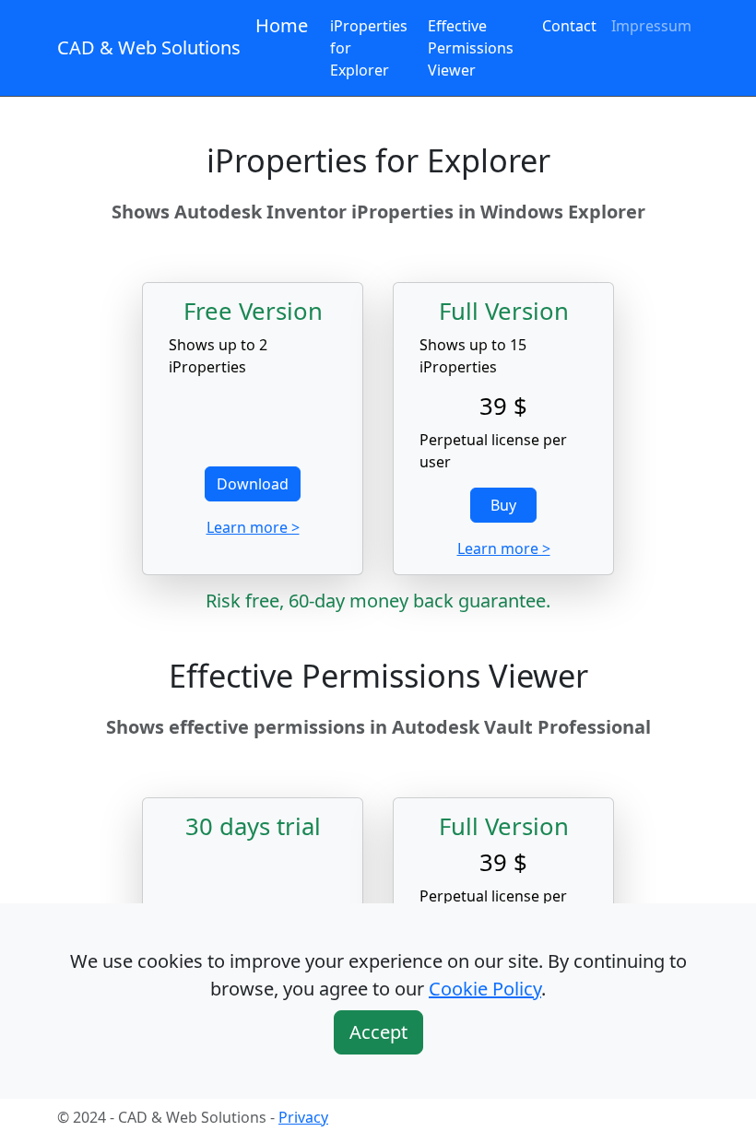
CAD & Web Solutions (149, 47)
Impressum (651, 26)
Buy (503, 505)
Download (253, 484)
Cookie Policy (485, 988)
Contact (569, 26)
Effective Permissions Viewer (471, 48)
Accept (378, 1031)
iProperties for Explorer (369, 48)
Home (281, 25)
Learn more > (253, 527)
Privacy (303, 1117)
